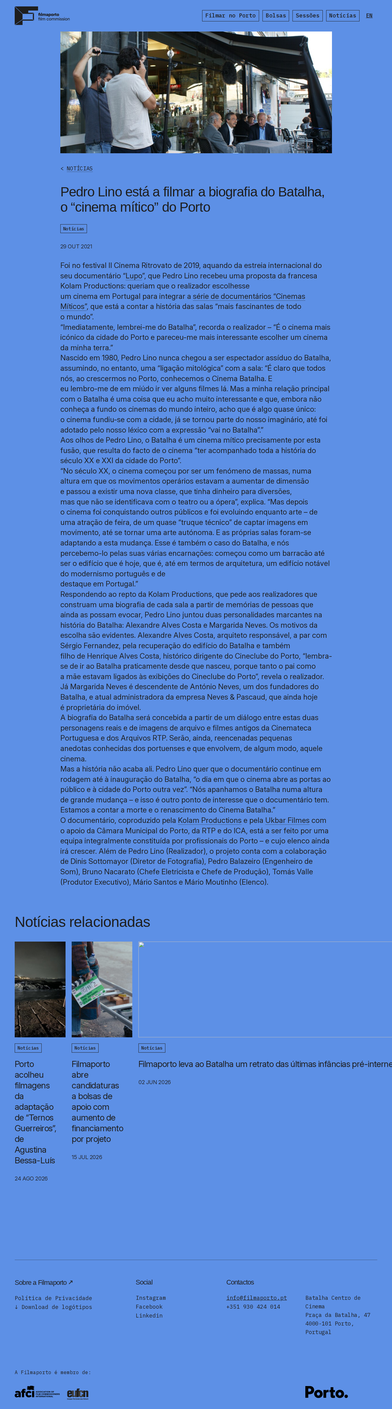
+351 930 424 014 (253, 1306)
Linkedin (149, 1315)
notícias (80, 168)
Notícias (342, 15)
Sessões (307, 15)
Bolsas (276, 15)
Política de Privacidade (53, 1298)
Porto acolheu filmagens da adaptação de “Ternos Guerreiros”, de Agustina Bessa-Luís (35, 1112)
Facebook (149, 1306)
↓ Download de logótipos (53, 1306)
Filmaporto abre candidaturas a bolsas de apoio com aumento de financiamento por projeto (97, 1101)
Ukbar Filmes (287, 820)
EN (369, 15)
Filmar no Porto (230, 15)
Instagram (151, 1297)
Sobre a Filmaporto (41, 1282)
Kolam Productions (210, 820)
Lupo (134, 275)
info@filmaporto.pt (256, 1297)
